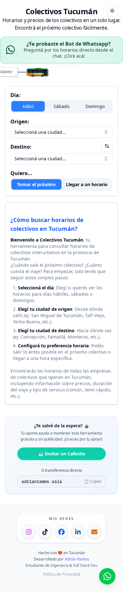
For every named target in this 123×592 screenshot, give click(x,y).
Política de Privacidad (61, 574)
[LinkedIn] (78, 532)
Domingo (95, 106)
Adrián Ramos (77, 559)
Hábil (28, 106)
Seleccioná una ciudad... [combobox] (40, 132)
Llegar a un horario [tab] (87, 184)
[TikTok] (45, 532)
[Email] (94, 532)
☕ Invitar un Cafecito (61, 454)
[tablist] (61, 184)
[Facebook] (61, 532)
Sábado (61, 106)
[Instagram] (29, 532)
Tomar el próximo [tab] (36, 184)
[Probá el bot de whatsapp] (107, 576)
